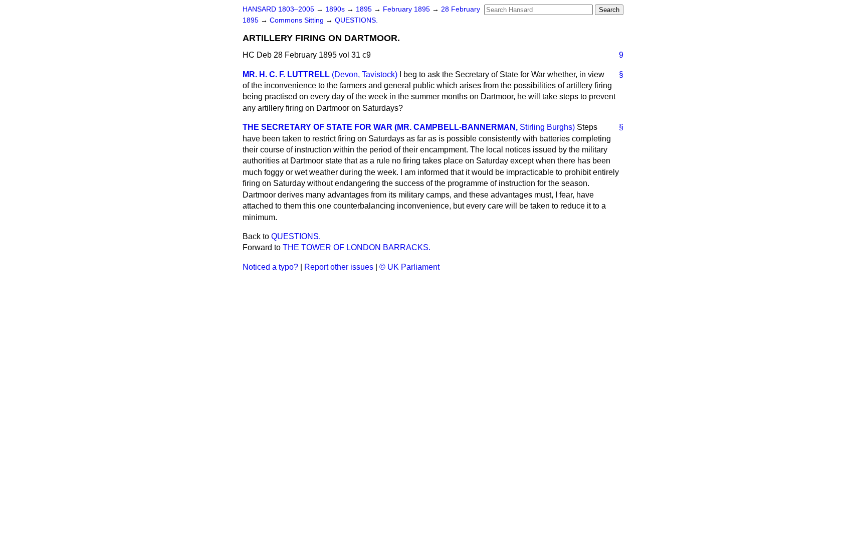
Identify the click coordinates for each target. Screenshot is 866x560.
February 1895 (407, 9)
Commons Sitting (298, 20)
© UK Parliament (409, 267)
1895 (365, 9)
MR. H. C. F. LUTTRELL (286, 74)
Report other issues (338, 267)
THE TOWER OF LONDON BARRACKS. (356, 247)
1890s (336, 9)
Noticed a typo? (270, 267)
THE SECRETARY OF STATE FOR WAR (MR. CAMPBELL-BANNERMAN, (380, 127)
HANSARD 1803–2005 (278, 9)
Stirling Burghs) (547, 127)
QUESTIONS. (356, 20)
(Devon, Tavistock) (364, 74)
